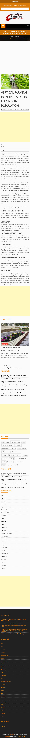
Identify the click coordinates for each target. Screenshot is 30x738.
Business (15, 442)
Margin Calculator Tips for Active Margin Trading (12, 389)
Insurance (5, 459)
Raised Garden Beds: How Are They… (10, 347)
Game (18, 448)
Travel (16, 465)
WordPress (7, 736)
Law (16, 458)
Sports (21, 462)
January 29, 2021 (12, 109)
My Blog (12, 734)
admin (4, 109)
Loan (3, 462)
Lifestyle (22, 458)
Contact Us (3, 726)
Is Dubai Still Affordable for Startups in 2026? (11, 5)
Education (18, 445)
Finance (13, 448)
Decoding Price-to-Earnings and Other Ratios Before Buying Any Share (13, 375)
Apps (3, 442)
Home (12, 36)
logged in (9, 368)
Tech (4, 465)
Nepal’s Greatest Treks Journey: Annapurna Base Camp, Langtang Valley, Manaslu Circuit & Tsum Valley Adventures (14, 386)
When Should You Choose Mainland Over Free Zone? (13, 395)
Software (17, 462)
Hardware (8, 451)
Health (14, 451)
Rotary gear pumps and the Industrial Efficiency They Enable (13, 382)
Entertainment (5, 448)
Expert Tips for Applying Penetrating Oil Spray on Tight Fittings (14, 392)
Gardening (17, 36)
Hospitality (25, 455)
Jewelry (11, 459)
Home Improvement (11, 455)
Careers (23, 442)
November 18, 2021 (12, 350)
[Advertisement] (15, 57)
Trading (9, 465)
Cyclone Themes (21, 736)
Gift (3, 452)
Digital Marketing (7, 445)
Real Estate (10, 462)
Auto (7, 442)
